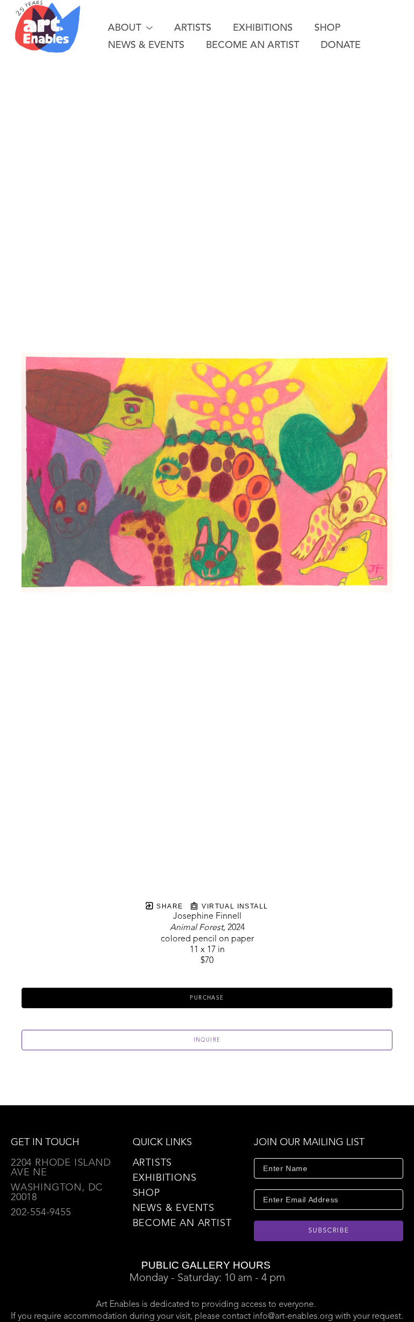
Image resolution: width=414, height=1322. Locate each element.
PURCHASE (207, 998)
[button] (130, 28)
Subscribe (328, 1231)
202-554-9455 (41, 1212)
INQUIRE (207, 1040)
